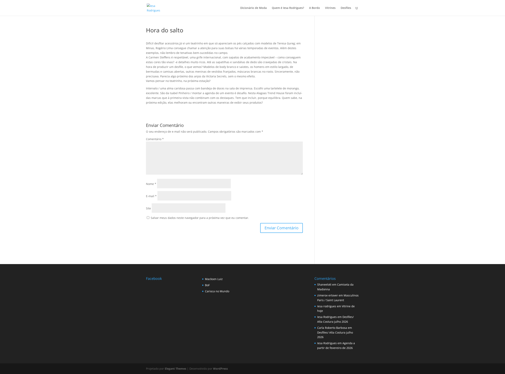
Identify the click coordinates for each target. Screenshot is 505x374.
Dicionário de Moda (253, 8)
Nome (151, 184)
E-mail (151, 196)
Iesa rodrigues (326, 306)
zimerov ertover (327, 295)
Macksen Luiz (214, 279)
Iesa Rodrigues (327, 317)
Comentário (155, 139)
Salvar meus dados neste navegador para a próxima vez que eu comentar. (200, 218)
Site (148, 208)
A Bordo (314, 8)
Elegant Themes (175, 368)
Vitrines (330, 8)
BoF (207, 285)
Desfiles (346, 8)
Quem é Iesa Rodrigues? (288, 8)
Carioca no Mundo (217, 291)
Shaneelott (324, 284)
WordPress (220, 368)
